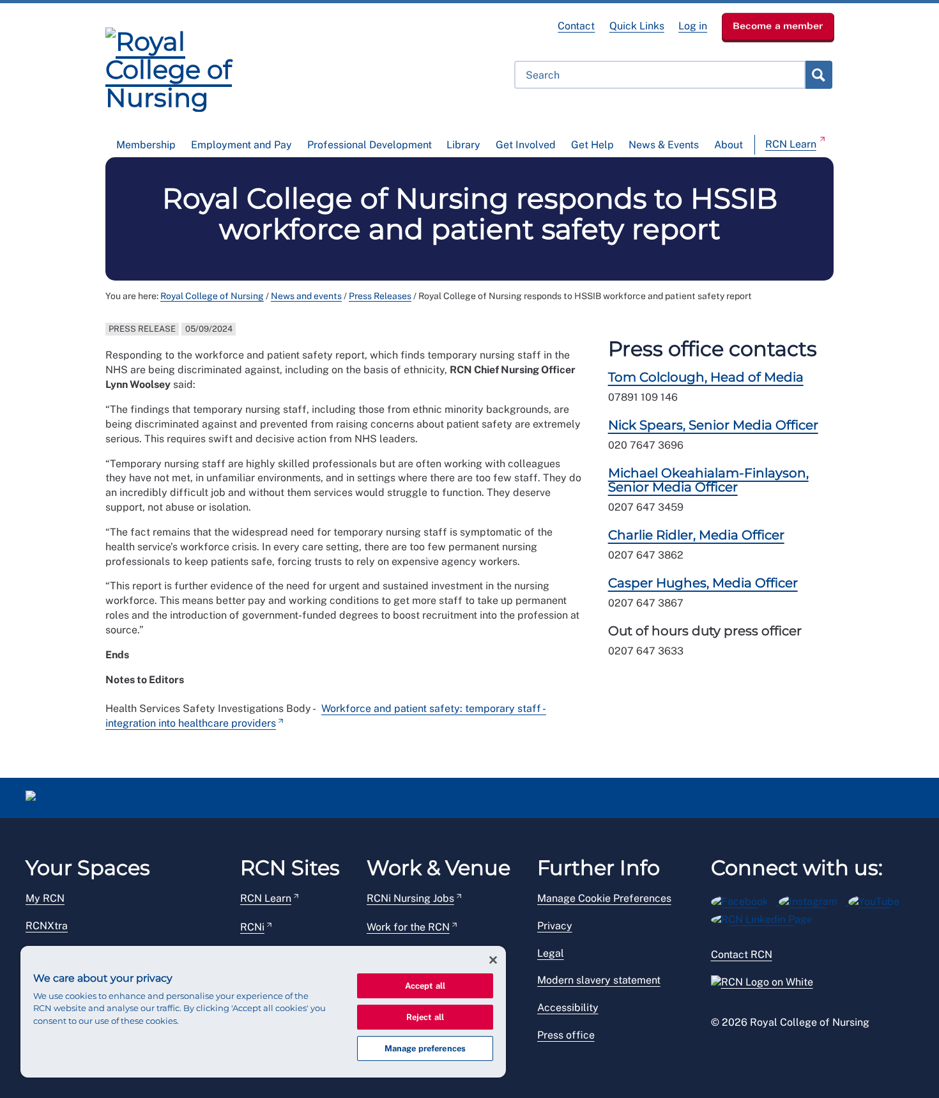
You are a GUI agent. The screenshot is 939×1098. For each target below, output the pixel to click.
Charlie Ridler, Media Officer (696, 535)
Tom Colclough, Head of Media (706, 377)
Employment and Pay (241, 145)
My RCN (45, 898)
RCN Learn (790, 144)
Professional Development (369, 145)
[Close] (493, 960)
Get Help (592, 145)
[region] (263, 1012)
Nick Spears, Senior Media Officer (713, 425)
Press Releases (380, 296)
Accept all (425, 986)
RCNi (252, 927)
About (728, 145)
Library (463, 145)
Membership (146, 145)
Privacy (554, 926)
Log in (692, 26)
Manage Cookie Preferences (604, 898)
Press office (566, 1035)
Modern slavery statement (598, 980)
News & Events (664, 145)
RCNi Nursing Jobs (410, 898)
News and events (306, 296)
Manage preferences (425, 1048)
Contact (576, 26)
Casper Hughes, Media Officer (703, 583)
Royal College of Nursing (212, 296)
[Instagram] (813, 899)
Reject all (425, 1017)
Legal (550, 953)
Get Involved (526, 145)
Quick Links (636, 26)
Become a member (778, 25)
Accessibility (568, 1007)
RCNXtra (47, 926)
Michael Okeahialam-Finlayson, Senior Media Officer (708, 480)
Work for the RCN (408, 927)
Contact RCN (741, 954)
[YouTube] (878, 899)
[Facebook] (745, 899)
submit (818, 75)
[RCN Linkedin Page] (766, 917)
